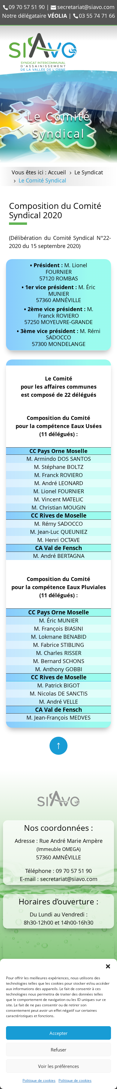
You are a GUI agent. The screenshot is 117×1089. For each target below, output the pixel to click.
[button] (108, 966)
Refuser (58, 1050)
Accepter (59, 1033)
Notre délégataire (34, 15)
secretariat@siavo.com (69, 879)
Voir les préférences (58, 1066)
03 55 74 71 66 (97, 15)
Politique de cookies (39, 1080)
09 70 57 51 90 (74, 870)
